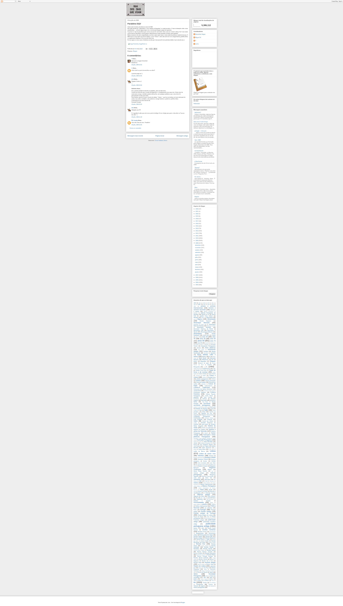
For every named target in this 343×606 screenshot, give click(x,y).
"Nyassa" (197, 167)
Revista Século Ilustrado (201, 557)
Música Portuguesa (209, 486)
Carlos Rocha (212, 373)
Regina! (197, 196)
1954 (213, 304)
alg (194, 319)
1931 (195, 304)
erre (132, 79)
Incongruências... (199, 150)
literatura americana (198, 457)
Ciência (214, 379)
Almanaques (198, 333)
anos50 (206, 343)
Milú (200, 481)
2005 (197, 280)
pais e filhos (203, 497)
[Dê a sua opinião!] (151, 49)
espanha (206, 407)
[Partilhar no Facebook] (155, 49)
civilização (203, 384)
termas (211, 579)
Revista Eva (200, 544)
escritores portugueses (202, 405)
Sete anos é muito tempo (201, 121)
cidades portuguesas (202, 379)
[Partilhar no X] (153, 49)
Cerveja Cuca (212, 377)
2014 (197, 228)
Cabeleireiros (206, 368)
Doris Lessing (208, 397)
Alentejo (196, 317)
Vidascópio (197, 103)
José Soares (197, 446)
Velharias (196, 586)
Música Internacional (206, 484)
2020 (197, 213)
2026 (197, 209)
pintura (211, 502)
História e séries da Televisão (205, 430)
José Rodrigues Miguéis (206, 444)
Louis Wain (213, 463)
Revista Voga (197, 562)
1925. (212, 303)
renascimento (213, 531)
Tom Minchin (213, 582)
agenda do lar (205, 314)
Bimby (195, 361)
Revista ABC (209, 536)
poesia (204, 504)
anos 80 (199, 343)
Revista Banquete (210, 538)
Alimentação (211, 319)
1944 (208, 304)
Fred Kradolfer (198, 419)
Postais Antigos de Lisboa (205, 515)
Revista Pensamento (200, 554)
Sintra (195, 574)
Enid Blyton (205, 401)
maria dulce (197, 478)
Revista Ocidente (198, 553)
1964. (195, 306)
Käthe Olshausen (206, 447)
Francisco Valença (209, 417)
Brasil (202, 364)
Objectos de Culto (199, 496)
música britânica (206, 482)
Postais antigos (206, 511)
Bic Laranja (134, 120)
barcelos (213, 353)
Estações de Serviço (201, 408)
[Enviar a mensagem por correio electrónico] (146, 48)
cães (214, 368)
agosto (197, 255)
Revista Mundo (207, 548)
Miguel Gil (198, 37)
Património (200, 499)
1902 (195, 303)
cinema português (210, 380)
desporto (196, 397)
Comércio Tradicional (202, 387)
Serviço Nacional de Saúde (207, 570)
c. (207, 366)
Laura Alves (202, 449)
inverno (195, 441)
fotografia (196, 415)
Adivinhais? (198, 112)
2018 (197, 218)
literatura (211, 455)
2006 (197, 277)
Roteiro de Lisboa (200, 566)
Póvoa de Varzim (198, 516)
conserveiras (197, 390)
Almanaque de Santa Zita (200, 324)
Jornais (195, 443)
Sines (211, 572)
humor (206, 433)
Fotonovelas (197, 418)
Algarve (199, 319)
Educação (204, 400)
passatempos (212, 497)
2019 (197, 216)
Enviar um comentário (135, 128)
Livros (213, 461)
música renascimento (203, 488)
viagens (203, 586)
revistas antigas (210, 562)
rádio (202, 528)
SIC (194, 572)
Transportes (199, 584)
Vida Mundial (211, 586)
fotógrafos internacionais (207, 415)
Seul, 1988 (198, 140)
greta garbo (205, 424)
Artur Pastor (201, 349)
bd (209, 356)
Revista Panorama (210, 553)
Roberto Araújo (201, 564)
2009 (197, 240)
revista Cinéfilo (205, 541)
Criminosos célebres (200, 392)
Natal (202, 489)
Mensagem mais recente (135, 136)
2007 (197, 275)
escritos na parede (198, 407)
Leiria (213, 449)
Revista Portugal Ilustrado (205, 556)
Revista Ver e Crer (207, 561)
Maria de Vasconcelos (208, 476)
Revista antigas (198, 538)
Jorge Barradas (208, 441)
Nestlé (210, 489)
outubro (197, 250)
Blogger (183, 602)
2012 (197, 233)
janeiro (197, 272)
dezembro (198, 245)
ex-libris (195, 410)
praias (208, 516)
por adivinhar (208, 508)
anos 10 (197, 337)
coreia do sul (207, 390)
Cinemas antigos (201, 382)
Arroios (199, 348)
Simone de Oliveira (202, 572)
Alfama (202, 317)
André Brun (206, 335)
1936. (199, 304)
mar (212, 471)
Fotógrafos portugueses (202, 416)
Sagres (200, 567)
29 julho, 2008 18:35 (136, 75)
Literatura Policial (203, 459)
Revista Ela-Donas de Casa (205, 541)
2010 (197, 238)
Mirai (196, 187)
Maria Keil (208, 478)
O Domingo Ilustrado (210, 493)
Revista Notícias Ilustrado (204, 551)
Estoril (212, 408)
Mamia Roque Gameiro (200, 471)
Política (214, 504)
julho (196, 257)
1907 (208, 303)
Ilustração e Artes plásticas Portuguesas (205, 435)
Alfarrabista (209, 317)
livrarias (205, 461)
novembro (198, 247)
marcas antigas (199, 473)
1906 (204, 303)
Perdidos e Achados (202, 500)
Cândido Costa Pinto (201, 370)
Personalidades (199, 502)
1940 (204, 304)
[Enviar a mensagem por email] (150, 49)
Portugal (203, 509)
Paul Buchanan (210, 499)
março (197, 267)
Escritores (207, 403)
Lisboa (213, 451)
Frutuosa (209, 419)
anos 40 (202, 338)
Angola (214, 335)
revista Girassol (205, 545)
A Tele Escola (198, 161)
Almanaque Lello (198, 330)
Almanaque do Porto (211, 325)
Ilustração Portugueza (204, 440)
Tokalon (205, 582)
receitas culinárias (209, 530)
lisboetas (201, 455)
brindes (209, 364)
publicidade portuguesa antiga (205, 525)
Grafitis (195, 422)
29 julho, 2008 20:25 (136, 104)
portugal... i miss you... (201, 131)
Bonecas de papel (203, 363)
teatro (195, 579)
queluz (195, 528)
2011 (197, 235)
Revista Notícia (211, 550)
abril (196, 264)
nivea (195, 491)
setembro (198, 252)
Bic (213, 359)
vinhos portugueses (199, 587)
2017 (197, 221)
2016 (197, 223)
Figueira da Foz (206, 413)
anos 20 (205, 337)
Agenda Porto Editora (206, 316)
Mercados (207, 479)
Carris (204, 375)
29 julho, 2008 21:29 (136, 117)
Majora (210, 469)
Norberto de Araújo (202, 491)
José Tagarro (205, 446)
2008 (197, 243)
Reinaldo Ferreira (202, 531)
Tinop (212, 580)
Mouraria (212, 481)
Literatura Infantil (210, 457)
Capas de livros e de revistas (205, 371)
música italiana (197, 486)
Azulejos (205, 351)
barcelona (206, 353)
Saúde (205, 569)
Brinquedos (197, 367)
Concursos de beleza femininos (203, 389)
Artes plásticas (210, 348)
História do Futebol (199, 429)
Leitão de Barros (199, 451)
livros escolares (202, 463)
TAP (204, 577)
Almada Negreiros (205, 321)
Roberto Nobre (210, 564)
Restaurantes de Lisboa (206, 535)
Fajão (206, 410)
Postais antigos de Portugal (205, 513)
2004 (197, 282)
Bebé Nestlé (202, 358)
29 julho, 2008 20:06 (136, 85)
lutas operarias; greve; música (201, 464)
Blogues (135, 51)
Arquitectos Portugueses (208, 346)
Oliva (196, 497)
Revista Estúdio (212, 542)
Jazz (200, 441)
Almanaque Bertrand (201, 323)
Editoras (205, 398)
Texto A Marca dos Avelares (201, 580)
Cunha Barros (209, 395)
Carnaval (198, 375)
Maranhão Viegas (200, 34)
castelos (204, 377)
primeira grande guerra (209, 518)
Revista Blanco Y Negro (203, 539)
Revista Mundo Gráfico (199, 550)
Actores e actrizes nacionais (205, 309)
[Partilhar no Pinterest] (156, 49)
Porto (195, 509)
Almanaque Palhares (207, 332)
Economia (196, 398)
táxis (211, 577)
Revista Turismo (203, 559)
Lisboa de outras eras (207, 453)
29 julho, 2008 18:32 (136, 64)
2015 (197, 226)
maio (196, 262)
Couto (212, 390)
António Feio (213, 343)
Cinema (198, 380)
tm (195, 582)
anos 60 (201, 341)
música (196, 483)
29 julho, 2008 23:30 (136, 124)
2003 (197, 284)
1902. (199, 303)
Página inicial (159, 136)
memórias (197, 479)
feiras (203, 411)
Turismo (210, 584)
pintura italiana (197, 504)
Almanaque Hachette (204, 327)
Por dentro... (198, 177)
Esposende (213, 407)
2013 (197, 230)
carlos (197, 44)
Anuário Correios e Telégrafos (202, 344)
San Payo (206, 567)
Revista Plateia (198, 536)
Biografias (203, 361)
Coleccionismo (208, 385)
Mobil (206, 481)
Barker (204, 356)
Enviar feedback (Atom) (161, 140)
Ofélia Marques (211, 496)
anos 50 (213, 338)
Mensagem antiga (182, 136)
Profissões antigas (199, 520)
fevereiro (197, 269)
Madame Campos (202, 466)
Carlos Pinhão (202, 373)
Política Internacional (201, 506)
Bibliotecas (205, 359)
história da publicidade (208, 427)
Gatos (196, 421)
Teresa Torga (204, 579)
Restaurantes (200, 533)
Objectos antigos (203, 494)
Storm (207, 575)
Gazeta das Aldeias (207, 421)
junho (197, 259)
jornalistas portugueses (205, 443)
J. (131, 68)
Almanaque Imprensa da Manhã (203, 329)
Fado (200, 410)
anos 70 (213, 341)
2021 (197, 211)
